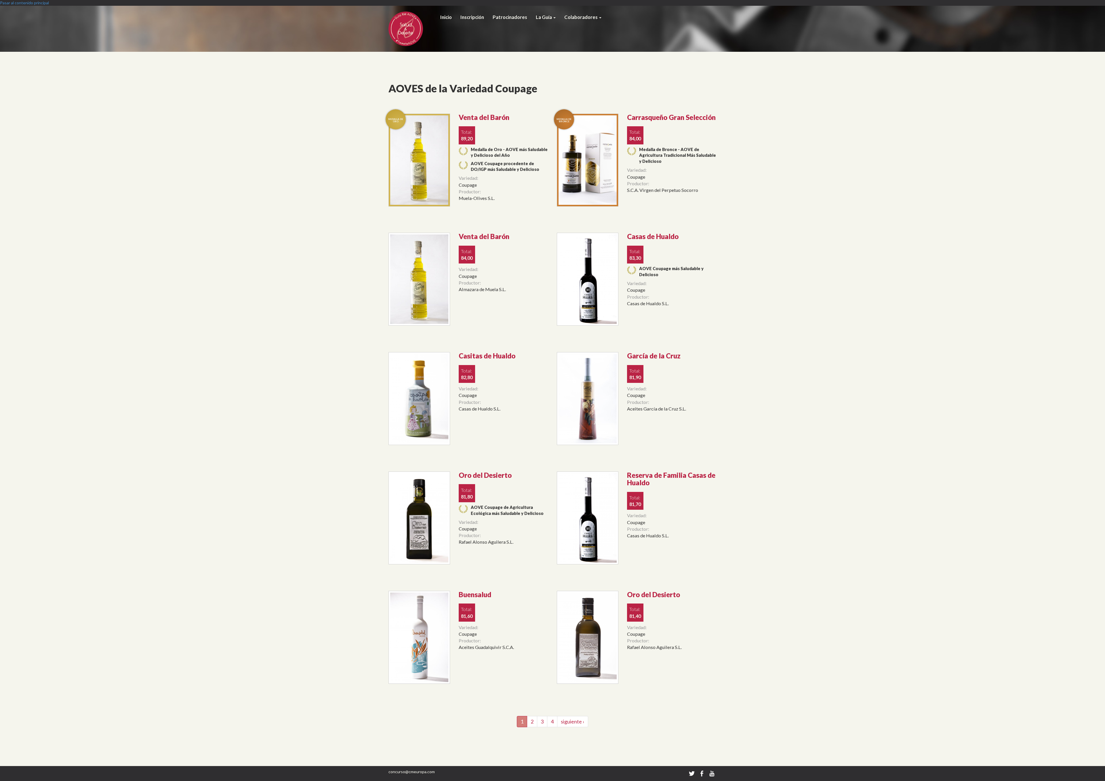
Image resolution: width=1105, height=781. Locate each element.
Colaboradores (581, 17)
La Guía (544, 17)
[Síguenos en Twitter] (691, 773)
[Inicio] (412, 29)
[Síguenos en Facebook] (702, 773)
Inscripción (472, 17)
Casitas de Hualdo (487, 356)
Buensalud (475, 594)
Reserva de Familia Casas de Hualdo (671, 479)
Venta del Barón (484, 117)
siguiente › (572, 721)
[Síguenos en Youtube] (712, 773)
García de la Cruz (654, 356)
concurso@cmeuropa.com (411, 771)
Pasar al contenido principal (24, 2)
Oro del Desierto (485, 475)
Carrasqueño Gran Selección (671, 117)
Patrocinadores (510, 17)
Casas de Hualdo (653, 236)
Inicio (446, 17)
